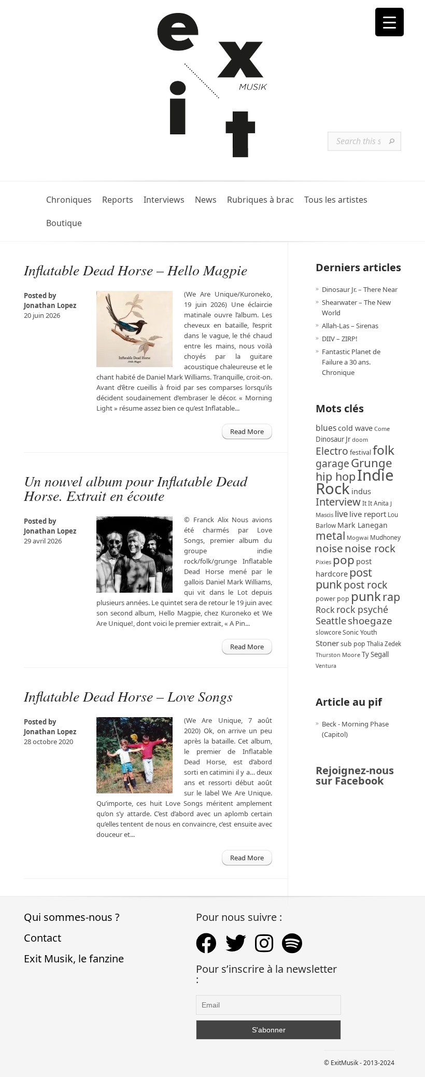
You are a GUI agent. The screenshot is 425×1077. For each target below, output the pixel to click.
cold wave (355, 428)
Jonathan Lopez (50, 305)
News (206, 199)
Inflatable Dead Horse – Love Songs (128, 696)
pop (344, 560)
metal (330, 535)
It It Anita (375, 503)
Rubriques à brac (260, 199)
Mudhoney (385, 537)
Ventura (326, 665)
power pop (332, 598)
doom (360, 439)
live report (367, 514)
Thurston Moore (338, 655)
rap (391, 596)
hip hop (336, 476)
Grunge (371, 463)
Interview (338, 502)
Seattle (331, 620)
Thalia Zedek (384, 644)
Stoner (327, 643)
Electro (332, 451)
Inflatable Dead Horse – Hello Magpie (135, 269)
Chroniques (69, 199)
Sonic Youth (360, 632)
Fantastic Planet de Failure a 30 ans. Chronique (351, 362)
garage (332, 463)
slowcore (328, 632)
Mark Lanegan (362, 525)
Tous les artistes (335, 199)
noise (329, 548)
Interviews (164, 199)
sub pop (353, 643)
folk (383, 449)
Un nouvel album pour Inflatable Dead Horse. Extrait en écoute (135, 488)
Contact (42, 938)
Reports (117, 199)
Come (382, 428)
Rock (325, 610)
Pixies (323, 562)
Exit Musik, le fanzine (74, 959)
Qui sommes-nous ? (72, 917)
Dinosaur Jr (333, 439)
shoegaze (370, 620)
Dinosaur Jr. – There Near (360, 289)
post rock (366, 585)
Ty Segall (375, 654)
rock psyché (362, 609)
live (341, 514)
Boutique (64, 223)
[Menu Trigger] (389, 22)
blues (326, 427)
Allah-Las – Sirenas (350, 325)
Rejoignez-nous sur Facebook (355, 775)
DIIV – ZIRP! (340, 338)
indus (361, 491)
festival (360, 452)
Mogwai (358, 537)
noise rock (370, 548)
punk (366, 596)
